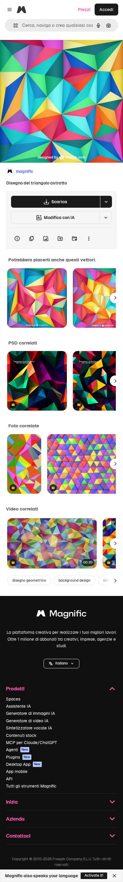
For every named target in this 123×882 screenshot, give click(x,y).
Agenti (17, 749)
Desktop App (23, 764)
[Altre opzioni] (89, 238)
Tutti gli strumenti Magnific (31, 786)
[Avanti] (115, 298)
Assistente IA (18, 706)
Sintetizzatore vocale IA (29, 728)
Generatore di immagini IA (30, 713)
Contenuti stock (21, 735)
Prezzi (84, 9)
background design (74, 580)
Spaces (13, 699)
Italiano (61, 663)
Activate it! (93, 875)
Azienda (15, 819)
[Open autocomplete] (13, 25)
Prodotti (15, 688)
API (9, 779)
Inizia (12, 802)
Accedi (106, 9)
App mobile (16, 771)
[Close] (114, 875)
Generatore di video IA (27, 720)
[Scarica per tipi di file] (106, 202)
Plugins (18, 757)
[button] (61, 663)
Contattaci (18, 836)
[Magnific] (61, 614)
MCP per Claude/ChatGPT (31, 742)
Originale (39, 51)
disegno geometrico (29, 580)
